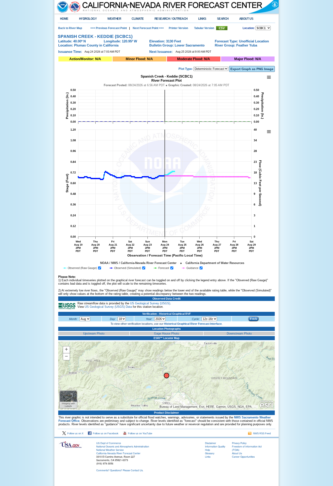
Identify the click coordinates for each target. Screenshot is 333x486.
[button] (68, 399)
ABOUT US (246, 18)
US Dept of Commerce (108, 443)
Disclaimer (210, 443)
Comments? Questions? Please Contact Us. (119, 470)
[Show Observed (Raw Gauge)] (80, 268)
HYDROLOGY (88, 18)
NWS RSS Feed (261, 433)
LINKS (202, 18)
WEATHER (114, 18)
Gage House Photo (166, 333)
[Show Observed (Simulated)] (125, 268)
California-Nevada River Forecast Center (118, 453)
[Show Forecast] (161, 268)
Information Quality (215, 446)
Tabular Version (204, 28)
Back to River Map (70, 28)
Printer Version (178, 28)
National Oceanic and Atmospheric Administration (122, 446)
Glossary (209, 453)
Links (207, 456)
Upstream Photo (93, 333)
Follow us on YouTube (139, 433)
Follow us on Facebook (105, 433)
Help (207, 450)
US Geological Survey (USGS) (150, 303)
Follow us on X (74, 433)
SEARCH (223, 18)
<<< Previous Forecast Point (108, 28)
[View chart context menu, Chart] (269, 132)
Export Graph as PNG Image (251, 69)
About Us (237, 453)
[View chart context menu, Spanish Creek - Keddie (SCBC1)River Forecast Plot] (269, 77)
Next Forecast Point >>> (148, 28)
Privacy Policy (239, 443)
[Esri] (266, 404)
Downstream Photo (239, 333)
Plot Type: (186, 69)
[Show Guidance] (190, 268)
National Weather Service (110, 450)
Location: (249, 28)
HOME (64, 18)
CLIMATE (138, 18)
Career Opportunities (243, 456)
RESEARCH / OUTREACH (171, 18)
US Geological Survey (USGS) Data (108, 306)
